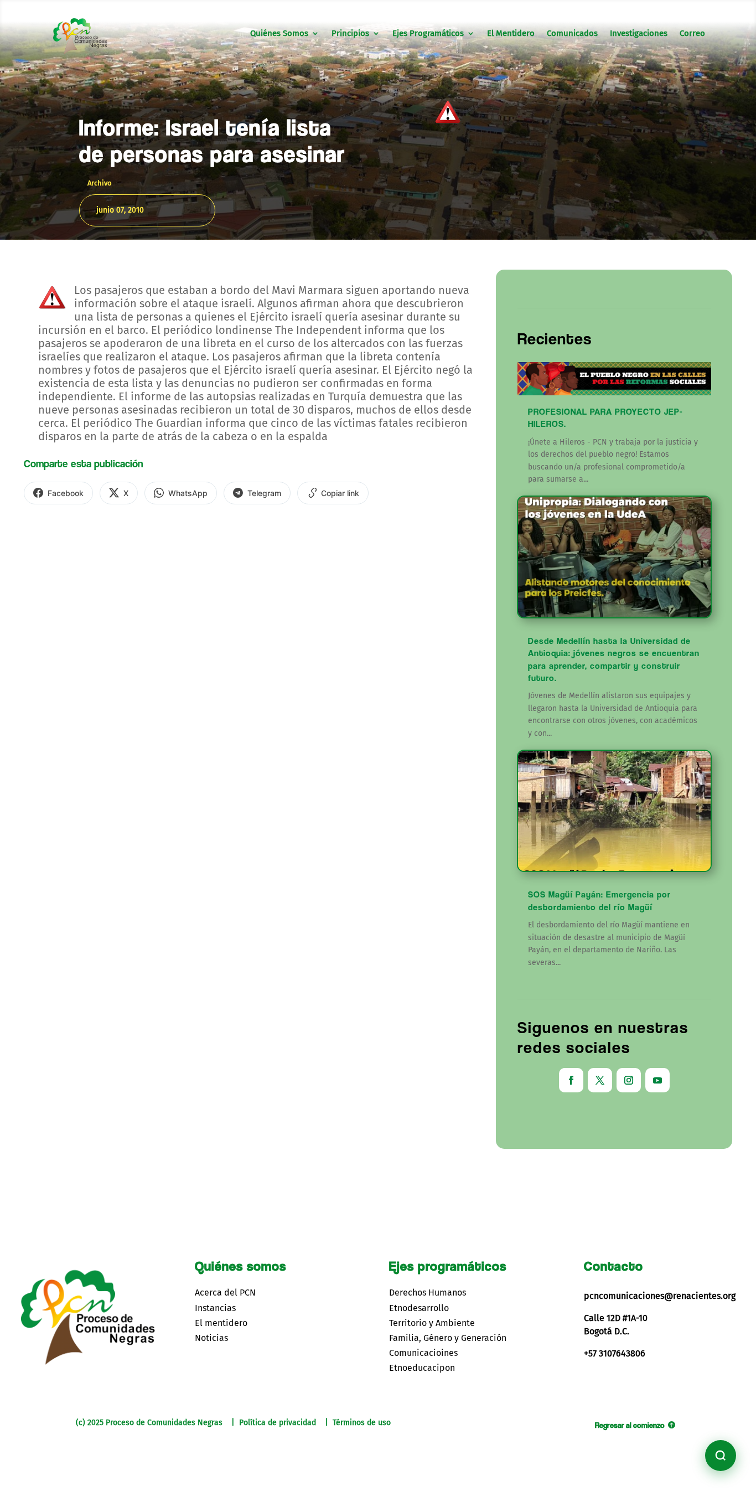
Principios (350, 33)
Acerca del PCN (225, 1292)
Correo (692, 33)
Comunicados (572, 33)
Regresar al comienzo (630, 1425)
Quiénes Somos (279, 33)
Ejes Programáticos (428, 33)
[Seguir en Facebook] (571, 1080)
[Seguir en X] (600, 1080)
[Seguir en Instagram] (629, 1080)
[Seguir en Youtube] (657, 1080)
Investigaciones (638, 33)
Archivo (99, 183)
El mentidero (221, 1323)
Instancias (215, 1308)
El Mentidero (511, 33)
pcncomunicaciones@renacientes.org (660, 1296)
